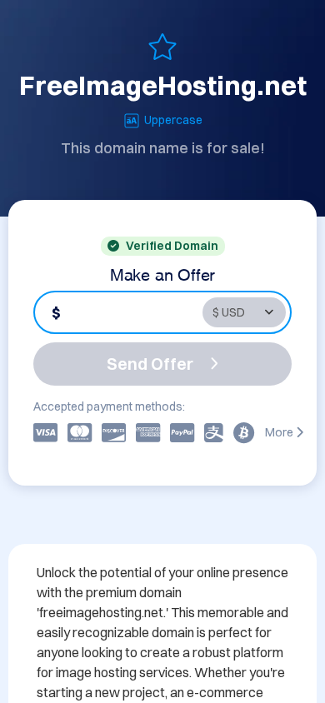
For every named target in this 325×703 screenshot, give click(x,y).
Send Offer (150, 363)
